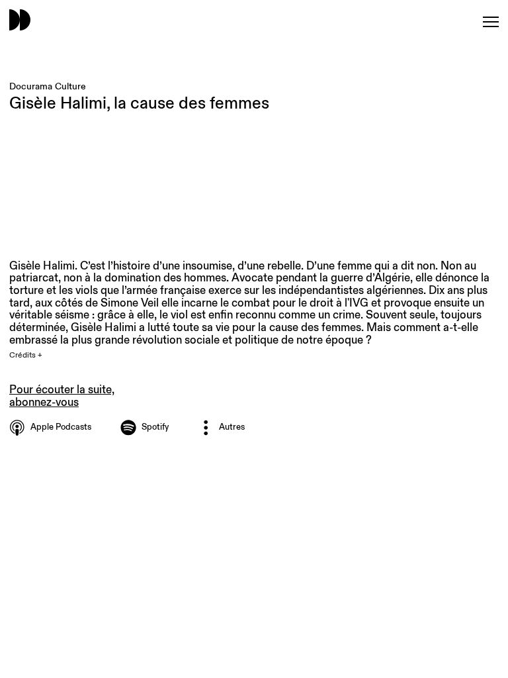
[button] (33, 356)
